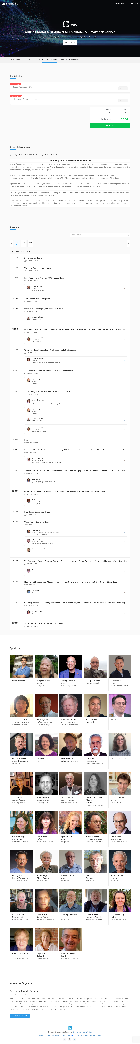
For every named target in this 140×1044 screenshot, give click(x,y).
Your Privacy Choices (80, 1035)
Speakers (36, 59)
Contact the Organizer (20, 1015)
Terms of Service (53, 1035)
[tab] (17, 243)
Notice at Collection (96, 1035)
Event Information (16, 59)
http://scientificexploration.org (21, 994)
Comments (63, 59)
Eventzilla (10, 3)
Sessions (28, 59)
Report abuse (65, 1035)
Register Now (70, 42)
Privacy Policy (41, 1035)
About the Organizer (49, 59)
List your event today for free (82, 1032)
